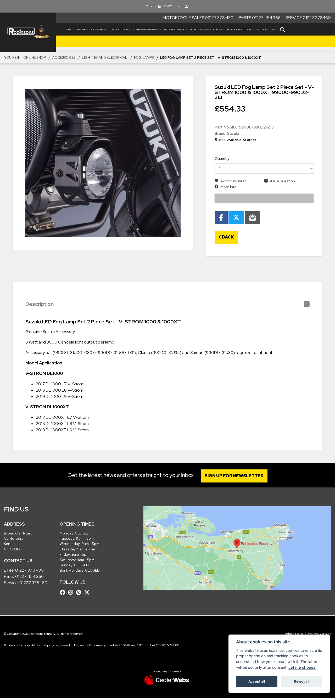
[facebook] (64, 592)
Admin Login (294, 634)
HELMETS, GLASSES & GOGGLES (206, 29)
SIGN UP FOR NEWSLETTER (234, 476)
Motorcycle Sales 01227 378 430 (198, 17)
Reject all (301, 681)
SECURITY (261, 29)
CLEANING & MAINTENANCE (146, 29)
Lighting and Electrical (104, 57)
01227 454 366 (29, 576)
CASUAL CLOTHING (119, 29)
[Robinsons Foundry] (27, 32)
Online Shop (81, 29)
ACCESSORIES (98, 29)
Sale (273, 29)
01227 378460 (33, 582)
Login (180, 6)
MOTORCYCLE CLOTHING (239, 29)
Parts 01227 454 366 (259, 17)
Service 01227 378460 (308, 17)
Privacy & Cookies (319, 634)
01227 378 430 (29, 570)
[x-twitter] (88, 592)
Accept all (256, 681)
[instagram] (72, 592)
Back (227, 237)
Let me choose (302, 667)
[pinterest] (80, 592)
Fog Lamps (144, 57)
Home (68, 29)
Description (39, 304)
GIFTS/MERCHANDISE (174, 29)
